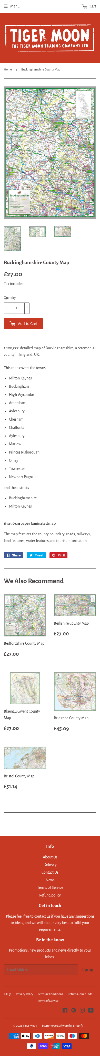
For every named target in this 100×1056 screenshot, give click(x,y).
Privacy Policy (24, 994)
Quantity (10, 298)
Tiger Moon (30, 1025)
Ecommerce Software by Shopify (62, 1025)
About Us (50, 857)
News (50, 880)
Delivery (50, 865)
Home (8, 69)
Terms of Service (50, 887)
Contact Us (50, 872)
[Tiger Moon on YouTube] (91, 1011)
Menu (14, 6)
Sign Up (87, 970)
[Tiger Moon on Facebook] (65, 1011)
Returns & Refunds (80, 994)
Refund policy (50, 895)
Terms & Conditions (50, 994)
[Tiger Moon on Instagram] (82, 1011)
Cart (92, 6)
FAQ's (7, 994)
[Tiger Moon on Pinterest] (73, 1011)
